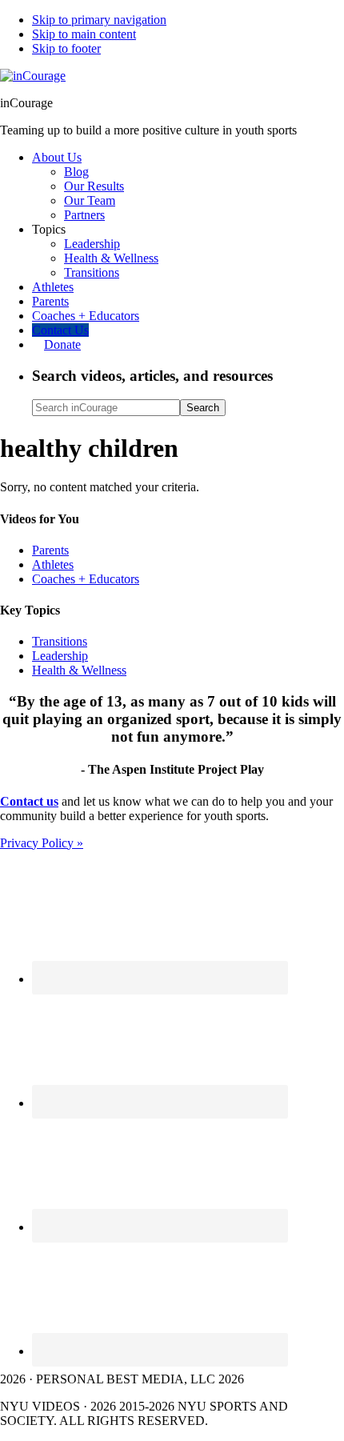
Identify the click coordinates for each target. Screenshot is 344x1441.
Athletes (53, 564)
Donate (62, 344)
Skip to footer (66, 48)
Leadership (60, 655)
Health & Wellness (79, 670)
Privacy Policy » (41, 843)
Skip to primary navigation (99, 19)
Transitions (59, 641)
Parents (50, 550)
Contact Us (60, 330)
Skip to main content (84, 34)
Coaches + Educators (85, 579)
